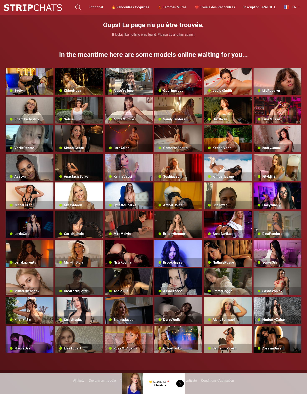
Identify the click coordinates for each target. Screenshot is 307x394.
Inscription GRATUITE (260, 7)
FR (293, 7)
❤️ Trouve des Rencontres (215, 7)
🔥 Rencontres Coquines (130, 7)
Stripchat (96, 7)
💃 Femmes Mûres (172, 7)
